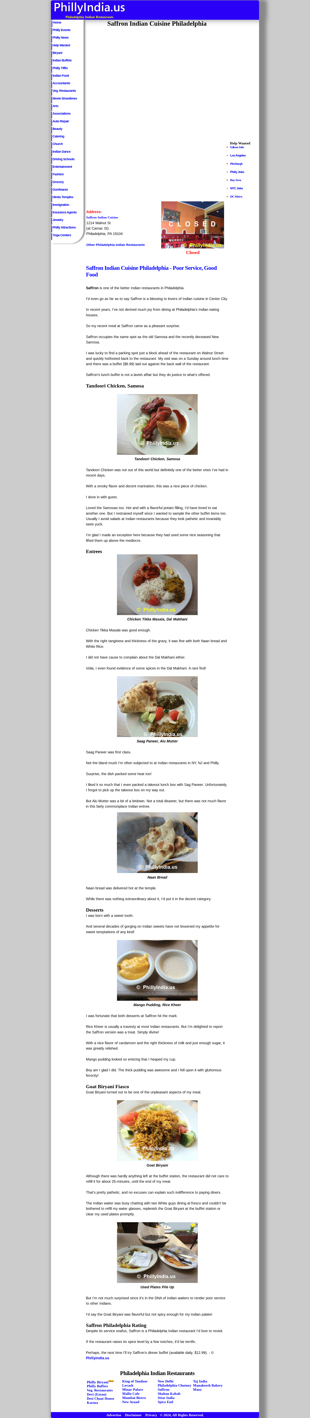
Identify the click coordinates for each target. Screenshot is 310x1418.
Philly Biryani (98, 1382)
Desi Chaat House (100, 1398)
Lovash (127, 1385)
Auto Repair (61, 121)
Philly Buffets (97, 1386)
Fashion (58, 174)
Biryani (57, 53)
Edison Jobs (237, 147)
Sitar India (166, 1398)
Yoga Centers (62, 235)
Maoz (197, 1389)
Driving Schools (63, 159)
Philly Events (61, 30)
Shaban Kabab (169, 1394)
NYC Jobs (236, 188)
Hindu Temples (63, 197)
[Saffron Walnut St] (192, 247)
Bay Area (235, 180)
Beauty (57, 129)
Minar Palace (132, 1389)
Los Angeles (238, 155)
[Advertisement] (193, 10)
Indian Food (61, 75)
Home (57, 22)
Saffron (163, 1389)
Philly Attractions (64, 227)
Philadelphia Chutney (174, 1385)
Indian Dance (62, 151)
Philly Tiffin (60, 68)
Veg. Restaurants (64, 91)
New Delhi (165, 1381)
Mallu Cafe (131, 1394)
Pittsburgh (236, 163)
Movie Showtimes (65, 98)
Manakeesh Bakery (208, 1385)
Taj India (200, 1381)
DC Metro (236, 196)
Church (58, 144)
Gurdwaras (60, 189)
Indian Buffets (62, 60)
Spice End (165, 1402)
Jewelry (58, 220)
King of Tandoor (135, 1381)
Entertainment (62, 166)
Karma (92, 1403)
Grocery (58, 182)
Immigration (61, 205)
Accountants (61, 83)
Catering (58, 136)
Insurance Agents (65, 212)
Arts (55, 106)
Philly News (61, 37)
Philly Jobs (237, 172)
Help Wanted (61, 45)
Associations (62, 113)
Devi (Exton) (96, 1394)
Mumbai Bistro (134, 1398)
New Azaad (130, 1402)
